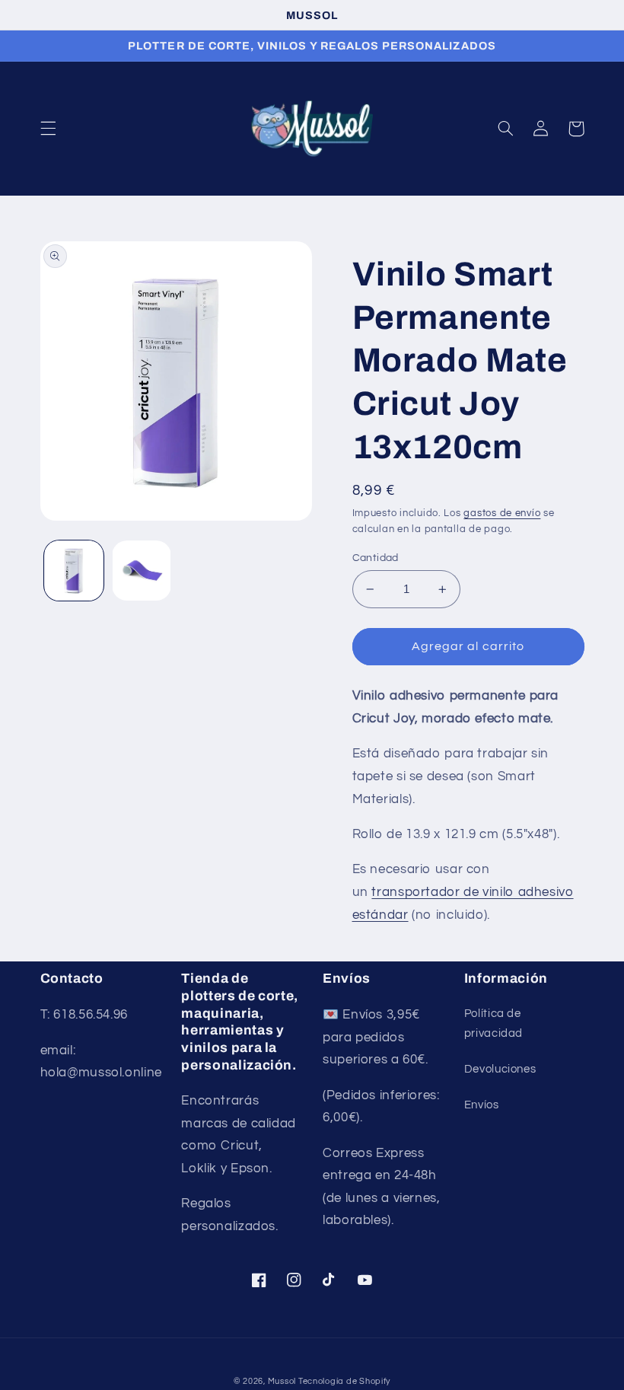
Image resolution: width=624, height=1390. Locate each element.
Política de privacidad (493, 1023)
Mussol (283, 1381)
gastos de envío (501, 513)
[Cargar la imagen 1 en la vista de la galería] (73, 570)
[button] (47, 128)
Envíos (481, 1105)
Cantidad (375, 558)
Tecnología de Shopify (344, 1381)
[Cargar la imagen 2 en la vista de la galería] (141, 570)
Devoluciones (500, 1069)
